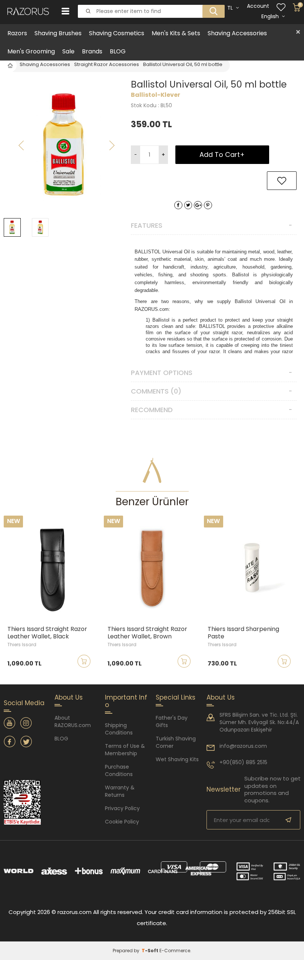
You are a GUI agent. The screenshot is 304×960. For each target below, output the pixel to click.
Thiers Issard (21, 644)
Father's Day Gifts (172, 721)
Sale (68, 51)
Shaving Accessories (237, 33)
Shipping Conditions (119, 728)
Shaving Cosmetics (116, 33)
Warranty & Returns (120, 791)
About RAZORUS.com (72, 721)
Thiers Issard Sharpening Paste (243, 632)
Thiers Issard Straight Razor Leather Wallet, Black (47, 632)
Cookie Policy (122, 821)
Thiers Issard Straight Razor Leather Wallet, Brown (147, 632)
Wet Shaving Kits (177, 759)
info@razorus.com (243, 746)
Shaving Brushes (58, 33)
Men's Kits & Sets (176, 33)
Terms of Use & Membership (125, 749)
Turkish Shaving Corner (176, 742)
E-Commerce (174, 950)
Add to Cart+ (222, 154)
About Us (220, 697)
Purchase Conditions (119, 770)
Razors (17, 33)
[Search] (211, 5)
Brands (92, 51)
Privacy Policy (122, 808)
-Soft (150, 950)
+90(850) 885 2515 (243, 762)
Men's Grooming (31, 51)
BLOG (118, 51)
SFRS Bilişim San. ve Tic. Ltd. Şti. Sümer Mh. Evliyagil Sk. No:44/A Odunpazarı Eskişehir (259, 722)
